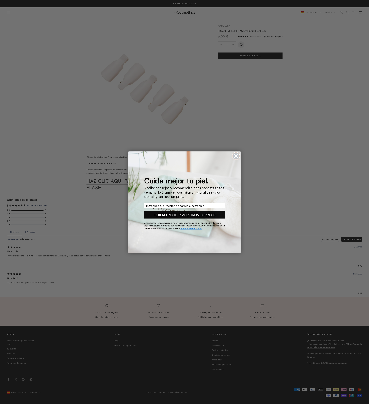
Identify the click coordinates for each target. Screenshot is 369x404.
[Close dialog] (236, 156)
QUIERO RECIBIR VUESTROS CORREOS (184, 215)
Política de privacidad (191, 228)
